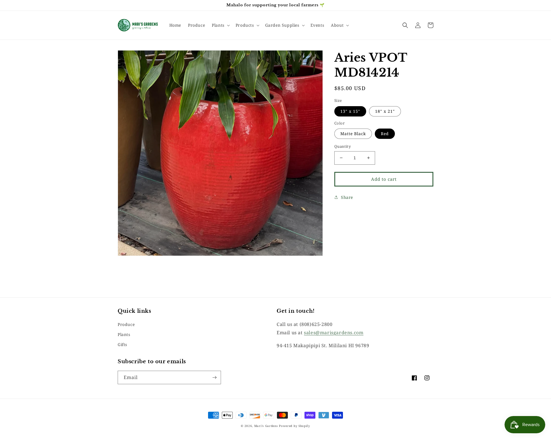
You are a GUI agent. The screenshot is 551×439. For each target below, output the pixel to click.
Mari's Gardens (266, 426)
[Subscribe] (214, 377)
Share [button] (347, 197)
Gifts (122, 344)
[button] (220, 25)
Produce (126, 324)
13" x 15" (350, 111)
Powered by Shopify (294, 426)
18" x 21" (385, 111)
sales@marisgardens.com (333, 332)
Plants (124, 334)
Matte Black (353, 133)
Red (385, 133)
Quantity (342, 146)
